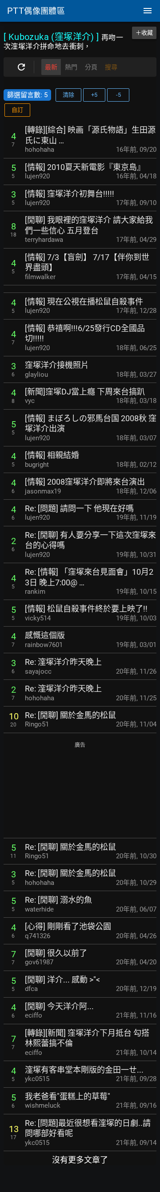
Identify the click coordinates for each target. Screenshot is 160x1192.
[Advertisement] (80, 791)
